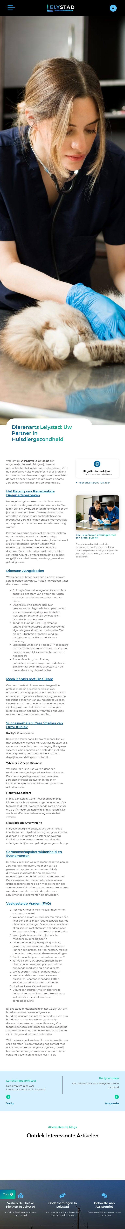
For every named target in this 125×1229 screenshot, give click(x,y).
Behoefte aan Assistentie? (104, 1205)
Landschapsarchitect (21, 1080)
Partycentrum (109, 1078)
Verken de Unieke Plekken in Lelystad (20, 1205)
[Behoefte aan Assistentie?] (104, 1195)
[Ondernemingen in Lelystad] (62, 1195)
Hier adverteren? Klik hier (94, 482)
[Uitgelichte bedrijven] (97, 464)
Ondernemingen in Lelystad (62, 1205)
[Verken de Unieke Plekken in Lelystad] (20, 1195)
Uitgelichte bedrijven (97, 471)
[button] (113, 8)
